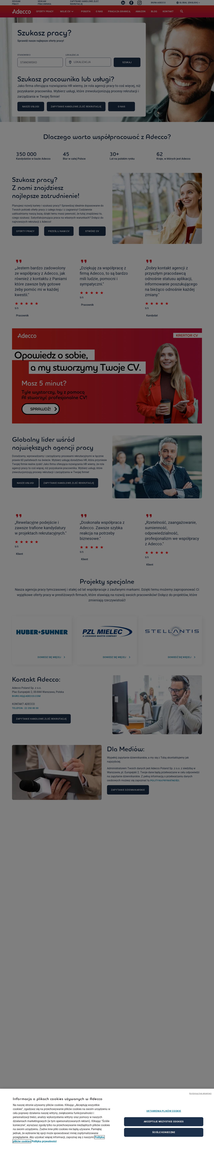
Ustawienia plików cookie (163, 1111)
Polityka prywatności (44, 1141)
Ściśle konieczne (163, 1132)
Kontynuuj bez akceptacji (200, 1093)
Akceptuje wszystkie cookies (164, 1121)
